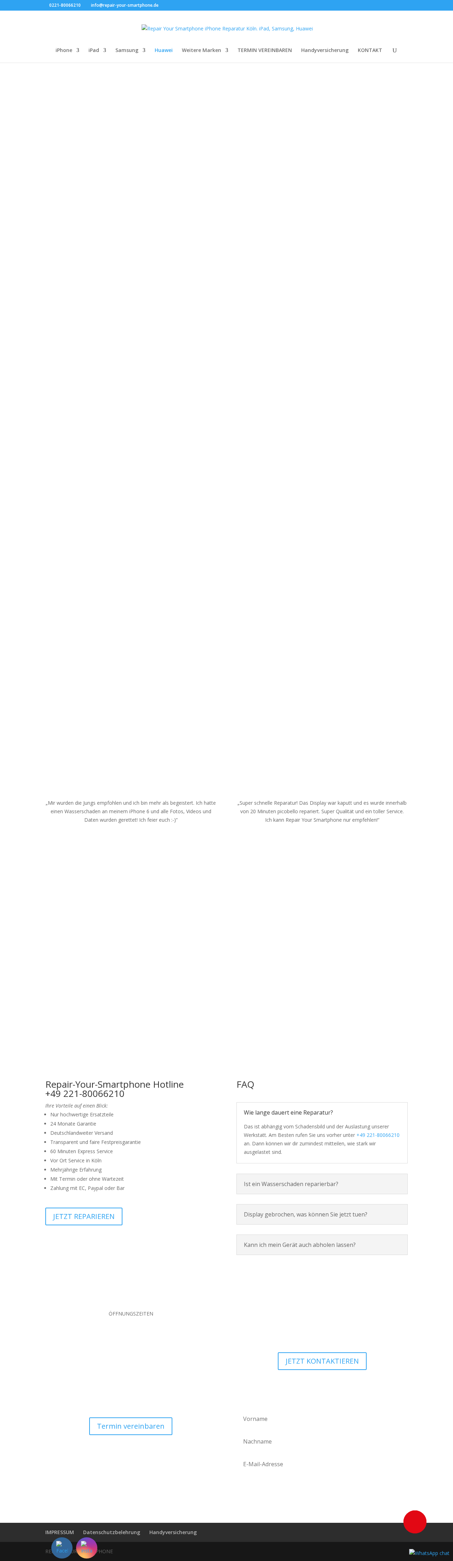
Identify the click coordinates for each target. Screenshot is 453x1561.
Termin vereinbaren (131, 1426)
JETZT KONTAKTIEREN (322, 1361)
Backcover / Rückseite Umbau (102, 413)
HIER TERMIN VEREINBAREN (105, 216)
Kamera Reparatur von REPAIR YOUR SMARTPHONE (226, 311)
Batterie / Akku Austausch (102, 519)
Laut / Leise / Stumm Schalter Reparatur (351, 199)
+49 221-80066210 (378, 1135)
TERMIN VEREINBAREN (264, 50)
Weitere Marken (201, 50)
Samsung (126, 50)
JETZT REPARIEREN (84, 1216)
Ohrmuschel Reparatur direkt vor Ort (351, 311)
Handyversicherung (325, 50)
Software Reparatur (226, 630)
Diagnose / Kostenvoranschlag (226, 525)
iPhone (64, 50)
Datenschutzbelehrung (111, 1532)
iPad (93, 50)
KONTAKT (370, 50)
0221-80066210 (65, 5)
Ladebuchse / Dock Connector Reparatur (226, 199)
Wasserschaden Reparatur (226, 420)
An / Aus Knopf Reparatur (351, 420)
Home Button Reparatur (351, 525)
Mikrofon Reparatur (351, 630)
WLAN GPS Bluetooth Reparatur (102, 624)
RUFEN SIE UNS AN (105, 238)
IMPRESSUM (59, 1532)
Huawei (164, 50)
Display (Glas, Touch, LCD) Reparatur (102, 196)
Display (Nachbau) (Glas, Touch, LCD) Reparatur (102, 304)
